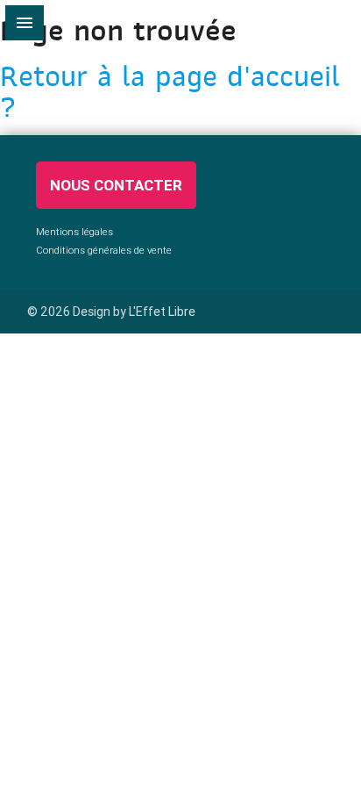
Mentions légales (74, 232)
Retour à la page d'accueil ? (170, 92)
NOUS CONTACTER (116, 185)
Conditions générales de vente (104, 250)
